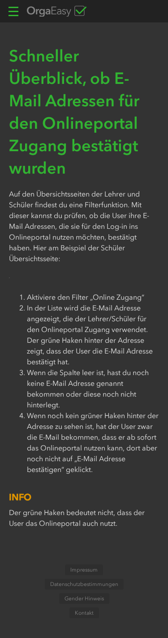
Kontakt (84, 613)
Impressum (84, 570)
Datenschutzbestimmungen (84, 584)
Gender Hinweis (84, 598)
